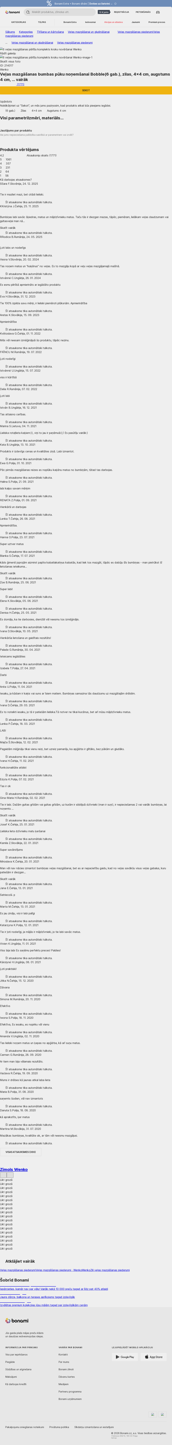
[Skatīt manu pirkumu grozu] (164, 12)
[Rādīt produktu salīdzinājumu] (158, 12)
